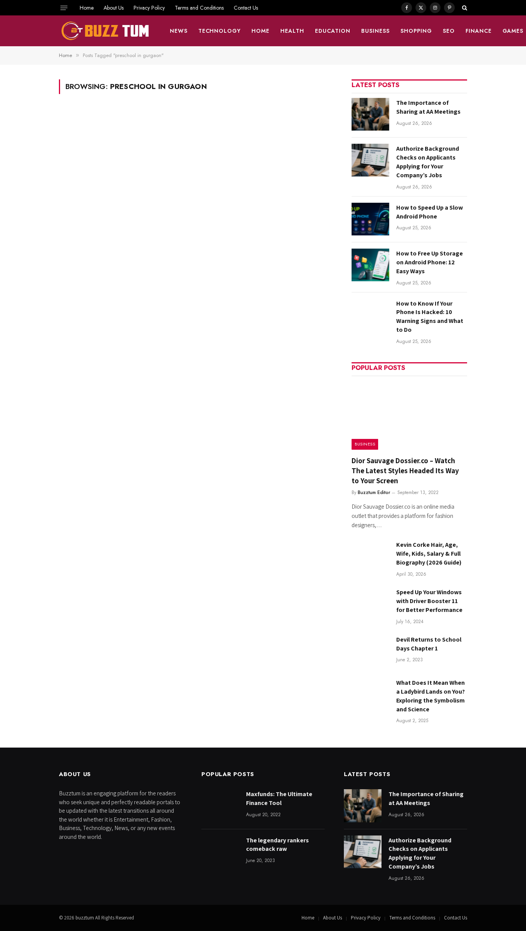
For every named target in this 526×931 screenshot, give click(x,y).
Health (292, 31)
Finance (479, 31)
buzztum (85, 917)
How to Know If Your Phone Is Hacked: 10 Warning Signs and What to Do (429, 316)
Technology (219, 31)
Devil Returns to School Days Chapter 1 (428, 643)
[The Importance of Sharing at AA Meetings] (370, 114)
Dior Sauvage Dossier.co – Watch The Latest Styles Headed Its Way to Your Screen (405, 470)
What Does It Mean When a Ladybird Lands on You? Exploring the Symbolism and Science (430, 696)
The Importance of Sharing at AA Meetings (428, 107)
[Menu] (63, 7)
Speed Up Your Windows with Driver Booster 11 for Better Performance (429, 601)
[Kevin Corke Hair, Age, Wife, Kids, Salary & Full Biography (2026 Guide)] (370, 556)
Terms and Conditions (199, 8)
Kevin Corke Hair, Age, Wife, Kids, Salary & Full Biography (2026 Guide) (428, 553)
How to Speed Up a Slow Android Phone (429, 211)
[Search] (464, 7)
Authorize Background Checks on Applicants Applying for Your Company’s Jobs (427, 162)
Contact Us (246, 8)
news (179, 31)
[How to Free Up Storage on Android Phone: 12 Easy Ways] (370, 265)
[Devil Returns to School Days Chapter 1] (370, 651)
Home (87, 8)
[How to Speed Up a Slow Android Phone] (370, 219)
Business (375, 31)
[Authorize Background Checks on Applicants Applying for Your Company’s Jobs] (370, 160)
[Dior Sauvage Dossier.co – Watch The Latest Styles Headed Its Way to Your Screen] (409, 415)
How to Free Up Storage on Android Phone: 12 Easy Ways (429, 262)
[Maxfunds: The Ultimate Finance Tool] (220, 805)
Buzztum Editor (374, 492)
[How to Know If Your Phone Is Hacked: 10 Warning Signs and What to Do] (370, 315)
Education (332, 31)
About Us (114, 8)
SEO (449, 31)
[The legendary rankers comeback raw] (220, 851)
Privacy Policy (149, 8)
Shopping (416, 31)
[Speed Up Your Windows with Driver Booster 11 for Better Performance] (370, 603)
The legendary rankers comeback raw (277, 844)
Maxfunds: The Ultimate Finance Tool (279, 798)
